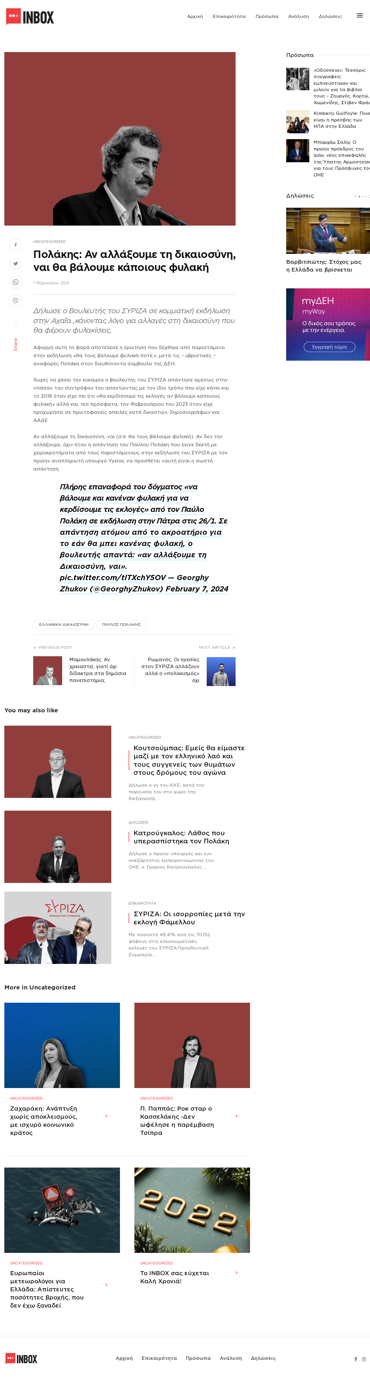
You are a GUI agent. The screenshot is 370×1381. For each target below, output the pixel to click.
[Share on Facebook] (16, 245)
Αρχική (195, 16)
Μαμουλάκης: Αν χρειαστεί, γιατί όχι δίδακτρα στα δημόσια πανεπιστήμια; (97, 670)
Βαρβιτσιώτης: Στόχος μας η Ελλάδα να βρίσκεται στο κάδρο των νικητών (323, 270)
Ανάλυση (298, 16)
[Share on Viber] (16, 302)
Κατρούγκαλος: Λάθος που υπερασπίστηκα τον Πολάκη (181, 837)
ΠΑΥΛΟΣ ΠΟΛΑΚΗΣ (121, 624)
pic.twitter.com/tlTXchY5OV (113, 577)
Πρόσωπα (267, 16)
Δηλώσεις (330, 16)
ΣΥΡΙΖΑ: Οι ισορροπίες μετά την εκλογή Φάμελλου (189, 918)
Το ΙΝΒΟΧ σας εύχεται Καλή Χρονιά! (174, 1277)
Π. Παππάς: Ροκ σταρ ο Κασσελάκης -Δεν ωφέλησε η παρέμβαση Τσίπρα (177, 1120)
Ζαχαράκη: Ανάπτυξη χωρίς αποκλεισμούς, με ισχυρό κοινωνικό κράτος (43, 1120)
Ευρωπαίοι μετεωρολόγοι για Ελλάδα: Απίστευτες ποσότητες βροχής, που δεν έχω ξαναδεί (47, 1289)
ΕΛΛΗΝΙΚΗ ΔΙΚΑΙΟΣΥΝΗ (63, 624)
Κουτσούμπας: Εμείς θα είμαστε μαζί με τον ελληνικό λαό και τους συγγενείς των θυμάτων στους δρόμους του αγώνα (189, 760)
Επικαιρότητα (229, 16)
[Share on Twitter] (16, 264)
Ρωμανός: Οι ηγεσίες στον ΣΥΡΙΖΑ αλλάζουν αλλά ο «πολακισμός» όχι (170, 670)
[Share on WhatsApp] (16, 283)
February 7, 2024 (197, 589)
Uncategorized (49, 241)
